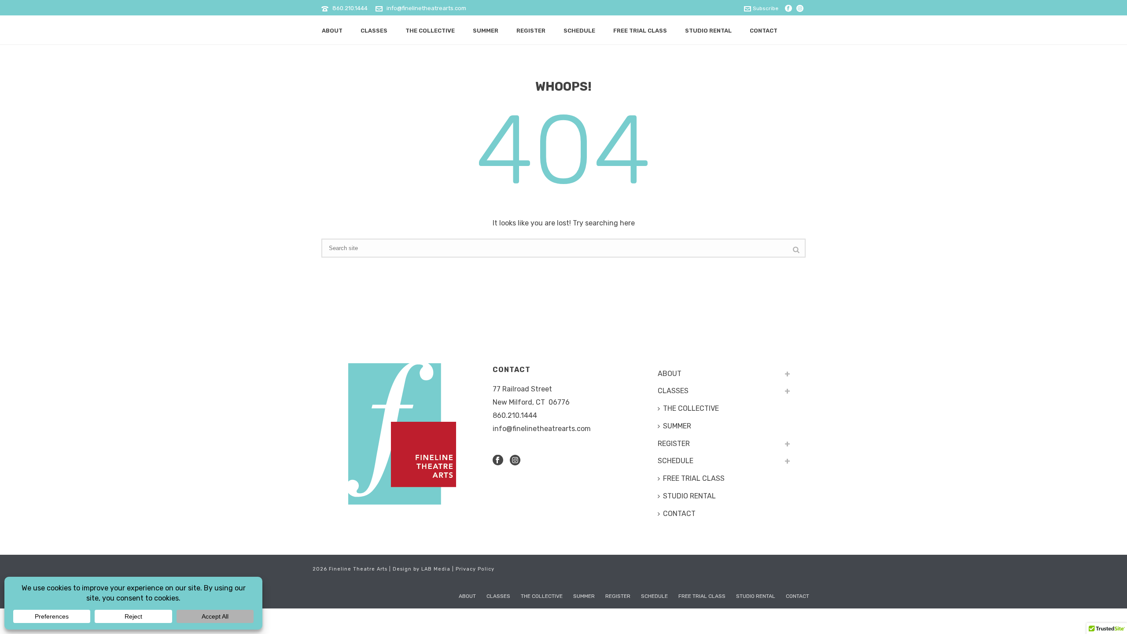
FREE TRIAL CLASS (640, 30)
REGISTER (530, 30)
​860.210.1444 (515, 415)
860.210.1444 (350, 8)
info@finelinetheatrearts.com (426, 8)
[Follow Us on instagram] (515, 461)
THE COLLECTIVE (430, 30)
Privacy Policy (475, 569)
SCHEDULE (579, 30)
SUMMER (485, 30)
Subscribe (765, 8)
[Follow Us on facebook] (498, 461)
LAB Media (435, 569)
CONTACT (763, 30)
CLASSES (374, 30)
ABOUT (332, 30)
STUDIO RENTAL (708, 30)
